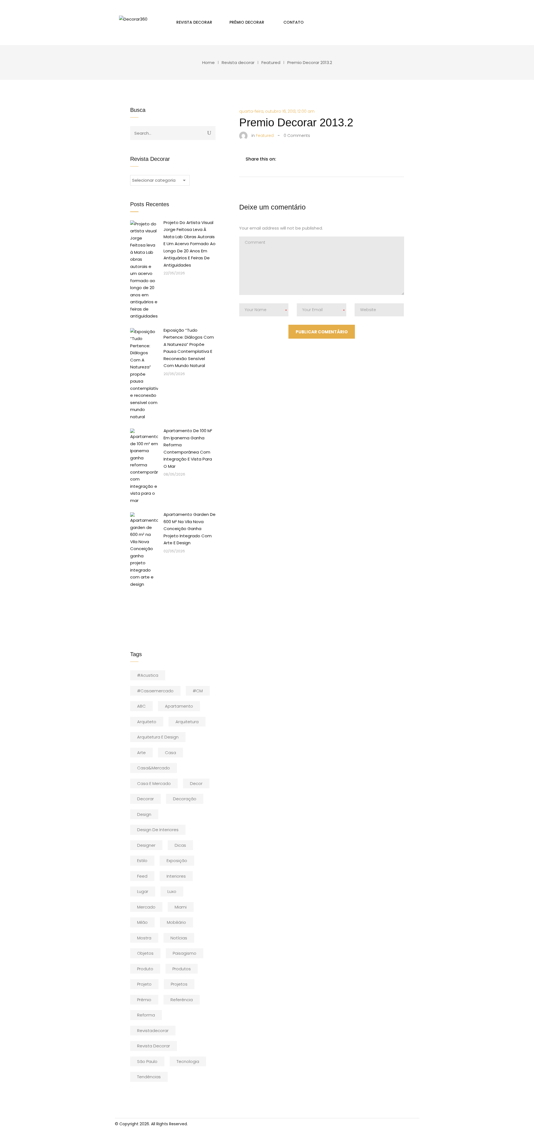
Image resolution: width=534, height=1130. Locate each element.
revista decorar (153, 1046)
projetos (179, 984)
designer (146, 845)
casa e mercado (154, 783)
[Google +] (318, 159)
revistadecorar (153, 1030)
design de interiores (158, 830)
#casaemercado (155, 691)
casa (170, 752)
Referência (181, 1000)
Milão (142, 922)
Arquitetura (187, 722)
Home (208, 62)
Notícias (178, 938)
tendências (149, 1077)
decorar (145, 799)
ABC (141, 706)
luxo (171, 891)
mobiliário (176, 922)
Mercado (146, 907)
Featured (270, 62)
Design (144, 814)
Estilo (142, 860)
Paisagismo (184, 953)
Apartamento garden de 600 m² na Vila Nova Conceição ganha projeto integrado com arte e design (190, 528)
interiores (176, 876)
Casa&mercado (153, 768)
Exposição (177, 860)
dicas (180, 845)
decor (196, 783)
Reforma (146, 1015)
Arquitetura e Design (158, 737)
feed (142, 876)
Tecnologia (188, 1061)
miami (181, 907)
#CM (198, 691)
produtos (181, 969)
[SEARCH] (209, 133)
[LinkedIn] (306, 159)
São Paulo (147, 1061)
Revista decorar (238, 62)
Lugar (142, 891)
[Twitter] (295, 159)
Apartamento (179, 706)
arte (141, 752)
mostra (144, 938)
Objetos (145, 953)
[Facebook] (283, 159)
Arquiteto (146, 722)
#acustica (147, 675)
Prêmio (144, 1000)
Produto (145, 969)
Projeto (144, 984)
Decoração (184, 799)
